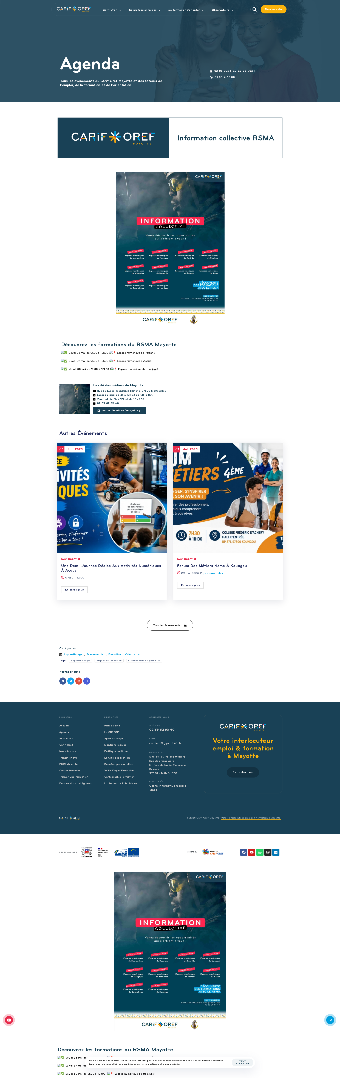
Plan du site (112, 726)
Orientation (132, 654)
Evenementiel (70, 559)
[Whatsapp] (260, 852)
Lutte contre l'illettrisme (120, 783)
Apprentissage (73, 654)
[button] (253, 9)
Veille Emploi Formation (119, 771)
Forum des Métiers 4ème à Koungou (212, 566)
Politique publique (116, 751)
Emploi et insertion (109, 661)
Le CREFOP (111, 732)
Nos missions (67, 751)
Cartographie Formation (119, 777)
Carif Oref (110, 10)
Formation (114, 654)
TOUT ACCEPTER (242, 1062)
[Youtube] (251, 852)
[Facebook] (243, 852)
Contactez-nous (69, 771)
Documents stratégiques (75, 783)
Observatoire (220, 10)
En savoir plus (74, 590)
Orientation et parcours (144, 661)
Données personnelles (118, 764)
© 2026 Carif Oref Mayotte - (233, 818)
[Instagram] (267, 852)
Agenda (64, 732)
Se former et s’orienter (184, 10)
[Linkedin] (275, 852)
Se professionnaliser (142, 10)
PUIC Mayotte (68, 764)
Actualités (66, 739)
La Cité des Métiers (117, 758)
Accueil (64, 726)
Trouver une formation (73, 777)
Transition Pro (68, 758)
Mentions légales (115, 745)
